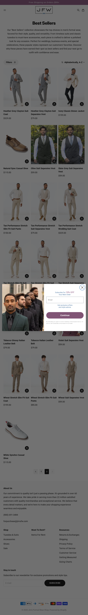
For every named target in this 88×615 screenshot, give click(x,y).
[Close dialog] (82, 287)
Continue (65, 315)
